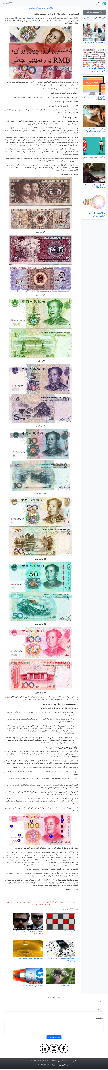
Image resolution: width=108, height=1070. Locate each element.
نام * (101, 1002)
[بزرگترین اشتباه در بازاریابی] (93, 146)
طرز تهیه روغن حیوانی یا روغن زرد (31, 958)
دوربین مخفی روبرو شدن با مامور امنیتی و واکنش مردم (28, 932)
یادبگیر (99, 3)
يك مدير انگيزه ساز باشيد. (94, 42)
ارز (68, 908)
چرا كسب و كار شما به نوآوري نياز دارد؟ (96, 214)
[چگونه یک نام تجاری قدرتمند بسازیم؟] (93, 57)
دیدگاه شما (99, 1018)
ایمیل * (100, 1010)
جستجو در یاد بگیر (93, 12)
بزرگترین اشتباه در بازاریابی (94, 157)
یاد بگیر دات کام (52, 1064)
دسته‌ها (6, 3)
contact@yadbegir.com (39, 1061)
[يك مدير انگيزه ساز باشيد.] (93, 31)
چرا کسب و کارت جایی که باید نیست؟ (40, 8)
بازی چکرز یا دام (69, 931)
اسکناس (32, 18)
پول (64, 908)
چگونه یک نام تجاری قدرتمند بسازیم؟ (97, 69)
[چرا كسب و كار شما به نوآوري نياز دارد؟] (93, 202)
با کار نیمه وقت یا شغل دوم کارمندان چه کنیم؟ (95, 130)
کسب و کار (88, 17)
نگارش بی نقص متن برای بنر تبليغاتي (94, 98)
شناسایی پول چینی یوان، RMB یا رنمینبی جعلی (56, 14)
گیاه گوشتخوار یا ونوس (67, 985)
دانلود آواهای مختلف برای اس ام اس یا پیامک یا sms (61, 959)
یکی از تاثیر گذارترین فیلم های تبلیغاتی (94, 186)
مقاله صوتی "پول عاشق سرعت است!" (30, 985)
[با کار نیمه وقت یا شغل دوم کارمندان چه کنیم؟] (93, 116)
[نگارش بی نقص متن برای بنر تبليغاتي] (93, 85)
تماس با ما (73, 1061)
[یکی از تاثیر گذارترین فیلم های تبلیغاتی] (93, 173)
